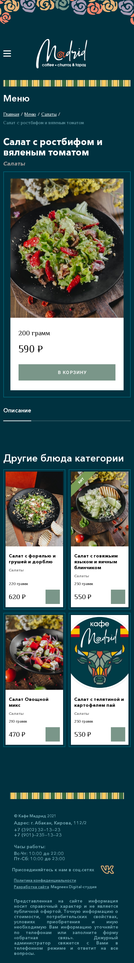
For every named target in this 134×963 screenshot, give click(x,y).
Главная (11, 114)
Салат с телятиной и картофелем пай (99, 702)
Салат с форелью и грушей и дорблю (32, 559)
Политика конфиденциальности (45, 880)
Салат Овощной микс (28, 702)
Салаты (49, 114)
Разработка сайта (31, 887)
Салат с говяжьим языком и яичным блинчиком (96, 561)
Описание (17, 410)
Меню (30, 114)
